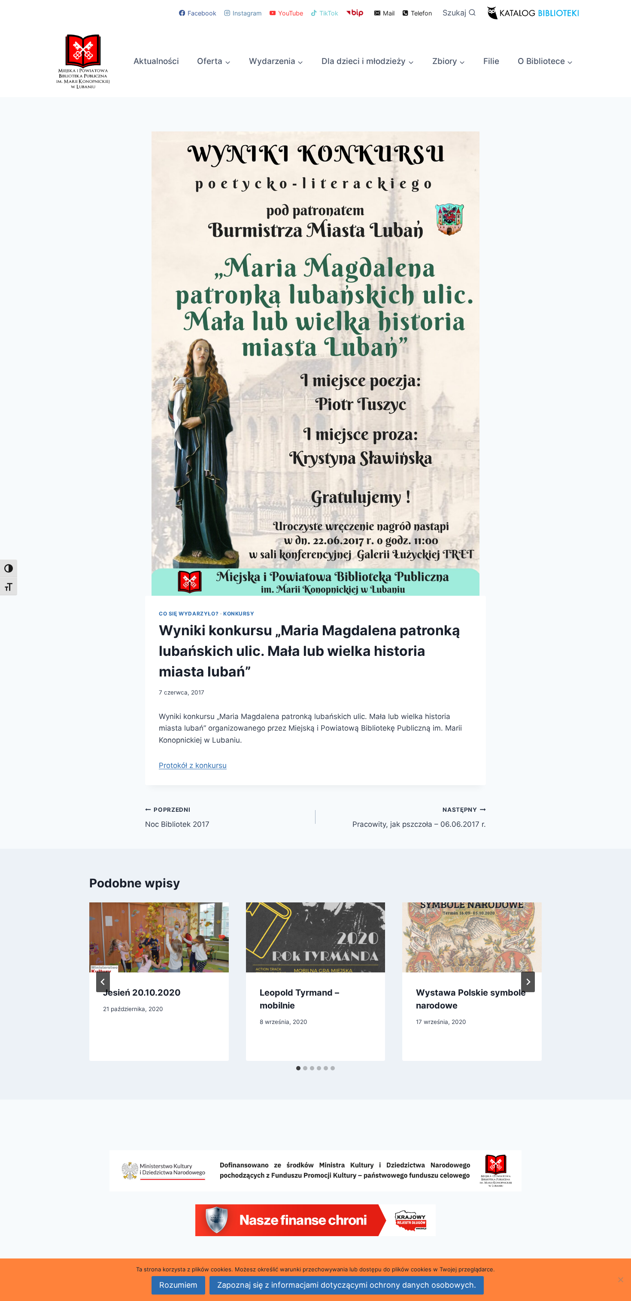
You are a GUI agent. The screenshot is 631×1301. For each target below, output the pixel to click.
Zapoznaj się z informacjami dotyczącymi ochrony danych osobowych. (346, 1284)
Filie (491, 61)
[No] (620, 1279)
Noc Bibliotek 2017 (177, 817)
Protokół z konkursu (193, 765)
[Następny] (528, 982)
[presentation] (159, 937)
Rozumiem (178, 1284)
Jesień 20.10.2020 (142, 992)
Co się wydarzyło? (188, 613)
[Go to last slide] (103, 982)
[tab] (298, 1068)
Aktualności (156, 61)
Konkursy (239, 613)
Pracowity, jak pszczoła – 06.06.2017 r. (419, 817)
